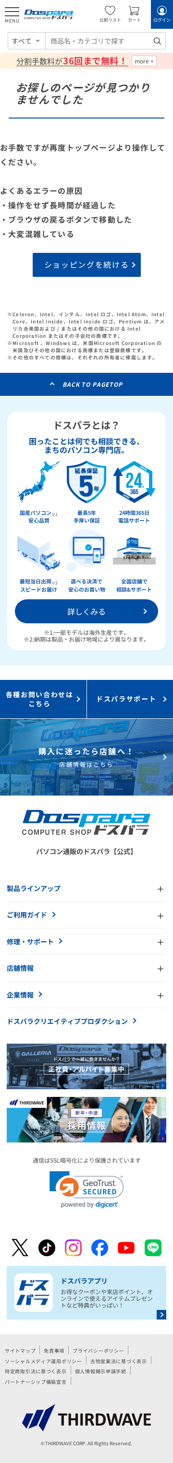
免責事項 (54, 1350)
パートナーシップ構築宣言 (36, 1381)
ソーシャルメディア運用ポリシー (43, 1361)
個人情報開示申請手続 (100, 1371)
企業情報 (20, 994)
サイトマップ (20, 1350)
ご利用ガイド (27, 914)
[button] (86, 1189)
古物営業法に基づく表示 (118, 1361)
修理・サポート (30, 941)
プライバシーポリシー (98, 1350)
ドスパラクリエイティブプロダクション (67, 1021)
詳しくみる (86, 611)
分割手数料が (71, 61)
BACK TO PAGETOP (92, 384)
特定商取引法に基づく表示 (36, 1371)
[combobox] (105, 40)
